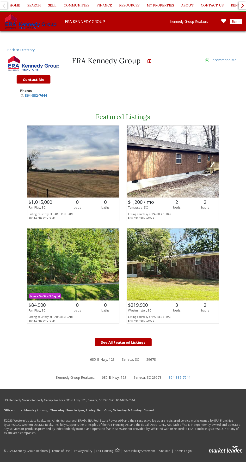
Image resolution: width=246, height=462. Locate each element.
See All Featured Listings (123, 342)
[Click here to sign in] (224, 22)
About (187, 5)
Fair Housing (104, 451)
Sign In (236, 21)
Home (15, 5)
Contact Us (212, 5)
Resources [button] (129, 5)
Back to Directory (21, 50)
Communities (76, 5)
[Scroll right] (242, 6)
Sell (52, 5)
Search (34, 5)
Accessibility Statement (139, 451)
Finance (104, 5)
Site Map (165, 451)
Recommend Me (222, 60)
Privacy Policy (83, 451)
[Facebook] (150, 62)
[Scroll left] (3, 6)
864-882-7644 (36, 95)
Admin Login (183, 451)
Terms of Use (61, 451)
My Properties (160, 5)
